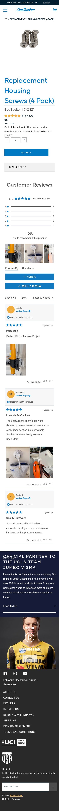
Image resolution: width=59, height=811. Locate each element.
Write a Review (36, 286)
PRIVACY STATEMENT (17, 726)
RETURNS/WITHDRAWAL (18, 714)
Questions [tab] (28, 269)
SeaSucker (12, 109)
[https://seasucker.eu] (6, 19)
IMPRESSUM (11, 709)
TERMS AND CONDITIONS (19, 731)
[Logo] (26, 10)
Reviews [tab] (11, 269)
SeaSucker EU (16, 795)
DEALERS (9, 703)
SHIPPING (9, 720)
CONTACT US (11, 697)
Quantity (8, 135)
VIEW (29, 658)
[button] (54, 9)
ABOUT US (9, 692)
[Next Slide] (51, 253)
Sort (24, 297)
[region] (29, 253)
